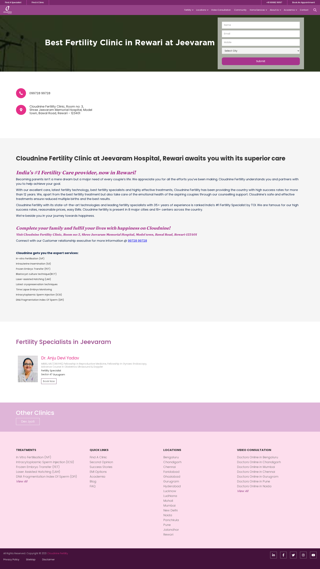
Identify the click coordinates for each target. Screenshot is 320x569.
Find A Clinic (38, 2)
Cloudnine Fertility (57, 553)
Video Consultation (221, 9)
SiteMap (31, 559)
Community (240, 9)
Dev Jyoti (27, 421)
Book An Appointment (303, 2)
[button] (188, 10)
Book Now (49, 381)
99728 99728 (137, 241)
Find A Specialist (13, 2)
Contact (304, 9)
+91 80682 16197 (274, 2)
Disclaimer (48, 559)
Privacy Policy (11, 559)
